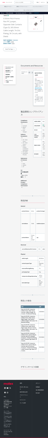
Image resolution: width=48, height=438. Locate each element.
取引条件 (38, 393)
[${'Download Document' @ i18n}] (32, 72)
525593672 (41, 311)
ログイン (43, 2)
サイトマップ (6, 430)
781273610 (41, 347)
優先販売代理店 (38, 88)
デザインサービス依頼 (9, 81)
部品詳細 (8, 74)
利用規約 (38, 387)
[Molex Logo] (7, 2)
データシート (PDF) (24, 72)
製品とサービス (7, 6)
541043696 (41, 319)
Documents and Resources (9, 67)
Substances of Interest (24, 159)
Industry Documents (24, 135)
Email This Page (9, 49)
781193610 (41, 337)
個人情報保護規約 (40, 390)
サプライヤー (23, 400)
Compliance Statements (24, 121)
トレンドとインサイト (38, 6)
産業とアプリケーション (22, 6)
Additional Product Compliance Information (24, 183)
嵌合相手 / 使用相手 (10, 77)
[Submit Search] (32, 2)
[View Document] (29, 72)
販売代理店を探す (24, 392)
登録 (38, 2)
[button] (41, 20)
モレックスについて (28, 10)
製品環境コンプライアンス (9, 71)
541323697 (41, 327)
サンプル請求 (23, 403)
